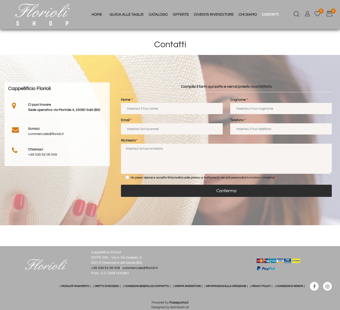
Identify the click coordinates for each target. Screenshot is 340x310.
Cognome (239, 99)
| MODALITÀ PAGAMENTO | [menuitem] (75, 286)
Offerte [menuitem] (181, 14)
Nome (126, 99)
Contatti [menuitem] (270, 14)
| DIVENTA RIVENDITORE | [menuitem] (187, 286)
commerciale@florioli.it (46, 134)
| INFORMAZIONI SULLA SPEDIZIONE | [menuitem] (226, 286)
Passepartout (178, 302)
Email (126, 120)
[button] (226, 191)
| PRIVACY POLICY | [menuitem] (261, 286)
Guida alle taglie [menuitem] (127, 14)
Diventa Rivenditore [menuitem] (214, 14)
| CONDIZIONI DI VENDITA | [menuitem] (290, 286)
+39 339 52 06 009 (42, 154)
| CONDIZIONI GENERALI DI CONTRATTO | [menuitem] (146, 286)
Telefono (238, 120)
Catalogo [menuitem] (158, 14)
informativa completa (259, 177)
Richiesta (129, 140)
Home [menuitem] (97, 14)
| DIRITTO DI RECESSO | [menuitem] (106, 286)
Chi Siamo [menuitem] (248, 14)
